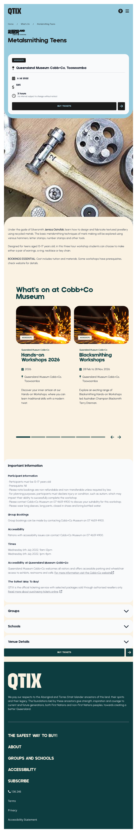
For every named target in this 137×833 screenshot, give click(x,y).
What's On (25, 24)
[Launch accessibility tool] (120, 11)
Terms (12, 801)
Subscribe (18, 781)
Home (11, 24)
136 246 (16, 791)
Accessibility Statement (22, 819)
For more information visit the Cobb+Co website (82, 572)
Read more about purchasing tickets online (33, 591)
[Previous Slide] (112, 437)
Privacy (12, 810)
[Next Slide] (119, 437)
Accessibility (22, 769)
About (14, 747)
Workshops (19, 60)
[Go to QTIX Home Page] (14, 11)
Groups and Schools (31, 758)
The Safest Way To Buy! (32, 735)
